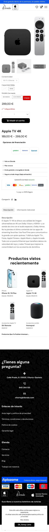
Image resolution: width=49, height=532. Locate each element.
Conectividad (7, 77)
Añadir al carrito (17, 120)
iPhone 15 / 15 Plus (9, 293)
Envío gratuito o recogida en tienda (17, 170)
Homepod (30, 325)
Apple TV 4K (31, 293)
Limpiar (27, 98)
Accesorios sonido (32, 323)
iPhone (4, 291)
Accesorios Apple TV (9, 323)
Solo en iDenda (10, 161)
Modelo (4, 93)
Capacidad (6, 85)
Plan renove (9, 166)
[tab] (8, 210)
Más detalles (24, 520)
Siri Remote (6, 325)
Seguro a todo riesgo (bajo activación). (18, 174)
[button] (4, 36)
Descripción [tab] (8, 210)
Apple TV (29, 291)
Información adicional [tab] (26, 210)
